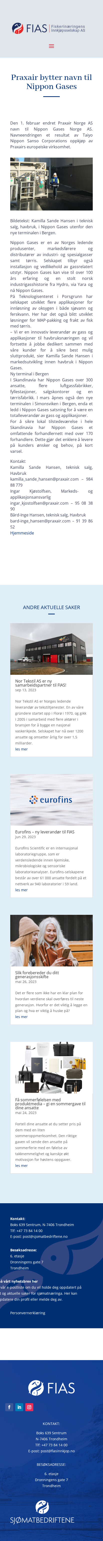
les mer (21, 749)
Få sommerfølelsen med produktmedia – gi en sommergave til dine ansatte (50, 1104)
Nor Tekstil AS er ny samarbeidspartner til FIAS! (40, 683)
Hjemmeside (22, 533)
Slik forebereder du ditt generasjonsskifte (37, 974)
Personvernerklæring (27, 1312)
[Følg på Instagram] (29, 1407)
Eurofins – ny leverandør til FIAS (44, 832)
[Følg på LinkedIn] (19, 1407)
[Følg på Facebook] (9, 1407)
